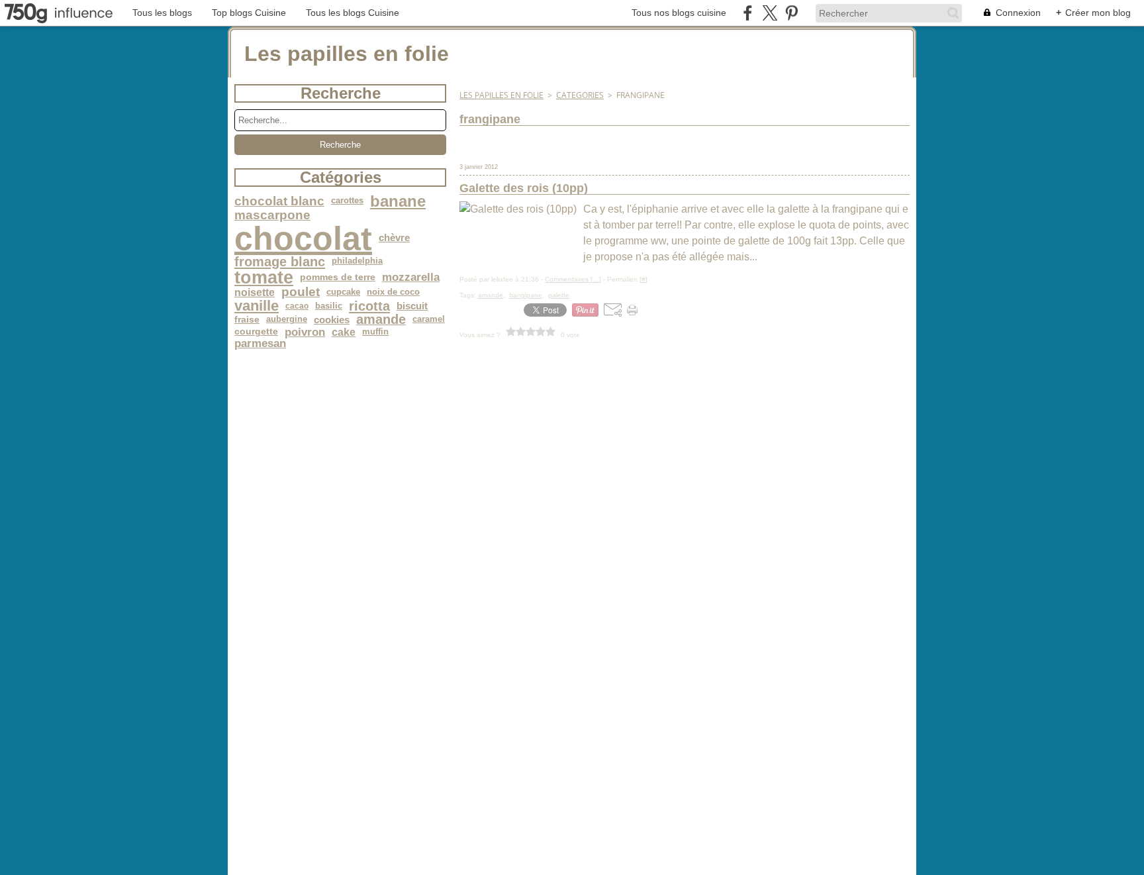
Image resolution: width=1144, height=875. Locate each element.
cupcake (343, 292)
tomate (263, 277)
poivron (305, 332)
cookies (332, 320)
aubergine (286, 319)
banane (398, 201)
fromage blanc (279, 261)
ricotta (369, 306)
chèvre (394, 238)
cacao (297, 306)
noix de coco (393, 292)
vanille (256, 306)
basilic (328, 306)
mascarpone (272, 215)
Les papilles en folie (501, 95)
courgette (256, 331)
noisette (254, 292)
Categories (580, 95)
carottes (347, 201)
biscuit (412, 306)
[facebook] (747, 13)
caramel (428, 319)
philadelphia (357, 261)
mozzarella (411, 277)
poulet (300, 292)
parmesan (260, 343)
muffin (375, 332)
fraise (247, 320)
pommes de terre (337, 277)
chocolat (303, 238)
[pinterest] (791, 13)
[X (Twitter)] (769, 13)
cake (344, 332)
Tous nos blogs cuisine (679, 12)
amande (381, 320)
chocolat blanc (279, 201)
